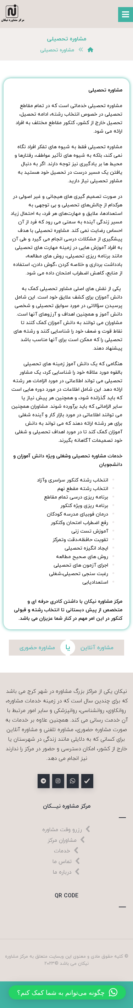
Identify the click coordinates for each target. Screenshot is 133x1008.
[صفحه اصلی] (90, 50)
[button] (67, 992)
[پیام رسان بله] (87, 781)
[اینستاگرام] (58, 781)
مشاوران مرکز (62, 840)
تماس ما (62, 861)
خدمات (62, 851)
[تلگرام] (44, 781)
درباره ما (62, 872)
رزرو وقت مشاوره (62, 830)
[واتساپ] (73, 781)
